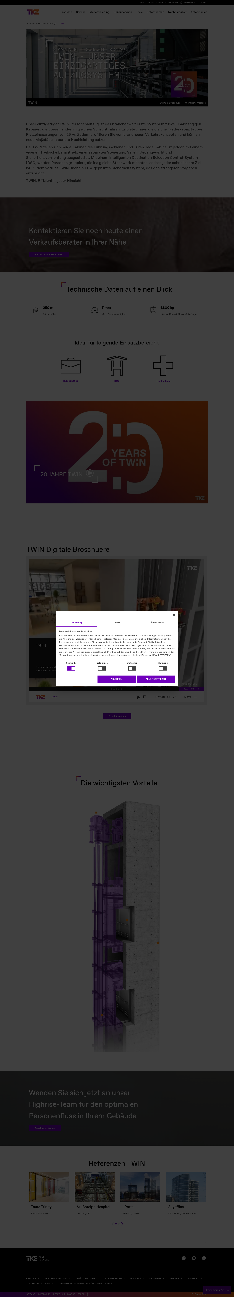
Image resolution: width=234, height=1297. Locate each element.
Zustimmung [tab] (76, 622)
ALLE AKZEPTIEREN (156, 679)
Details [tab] (117, 622)
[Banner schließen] (174, 615)
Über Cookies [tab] (157, 622)
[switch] (102, 668)
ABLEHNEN (116, 679)
